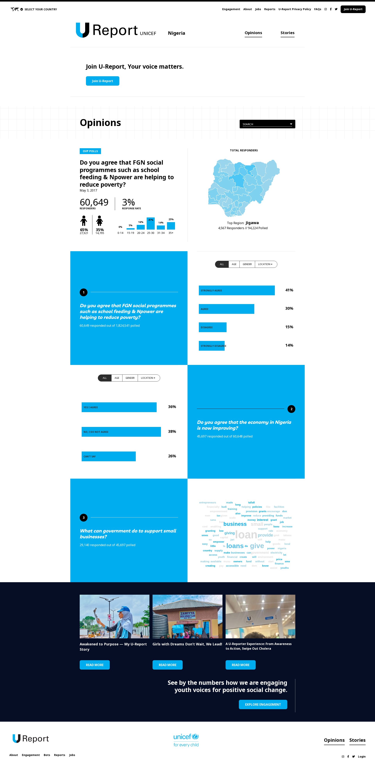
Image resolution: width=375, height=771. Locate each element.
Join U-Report (353, 9)
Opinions (253, 32)
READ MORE (95, 665)
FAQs (317, 9)
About (247, 9)
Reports (269, 9)
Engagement (231, 9)
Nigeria (176, 33)
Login (362, 756)
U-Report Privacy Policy (295, 9)
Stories (288, 32)
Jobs (258, 9)
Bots (47, 755)
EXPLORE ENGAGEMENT (263, 704)
